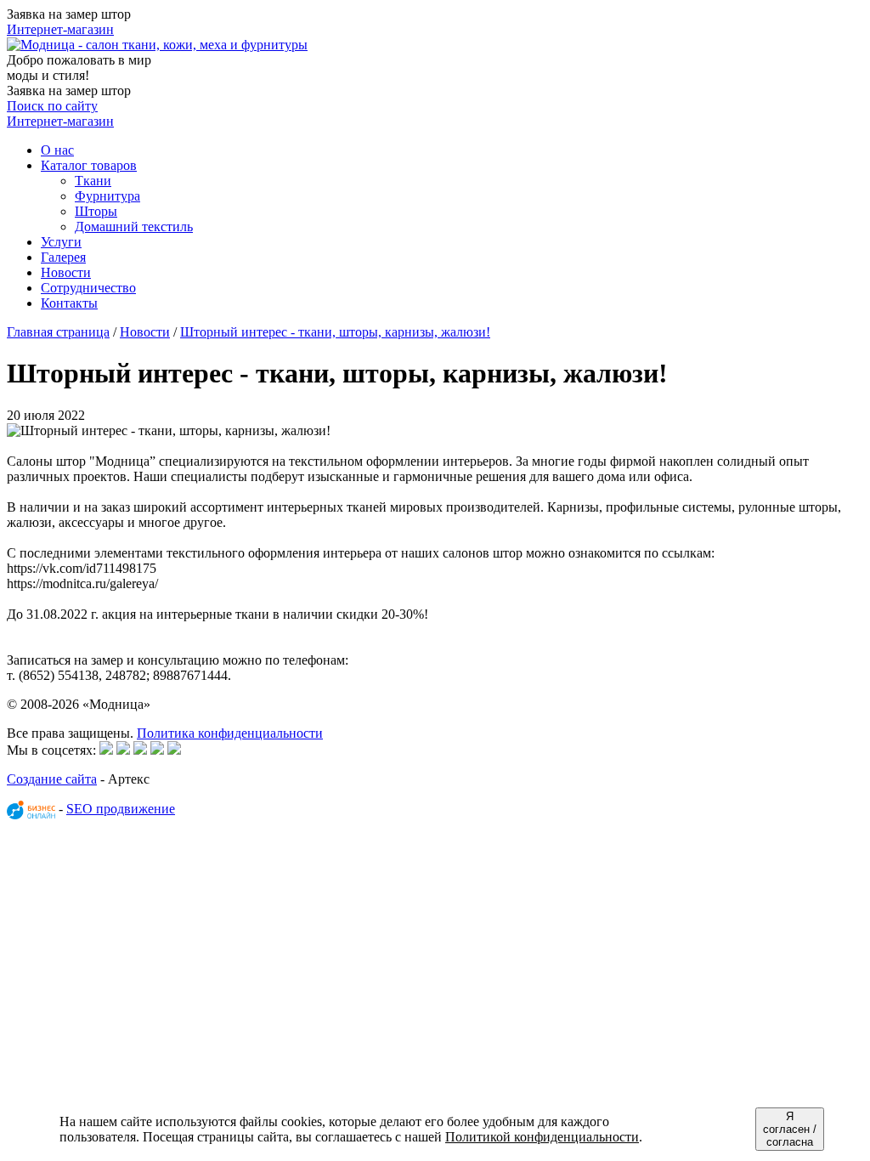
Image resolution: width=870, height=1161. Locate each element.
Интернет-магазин (60, 29)
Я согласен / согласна (789, 1129)
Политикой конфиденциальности (542, 1137)
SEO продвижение (120, 808)
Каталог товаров (89, 165)
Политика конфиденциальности (230, 733)
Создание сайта (52, 779)
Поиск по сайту (52, 106)
